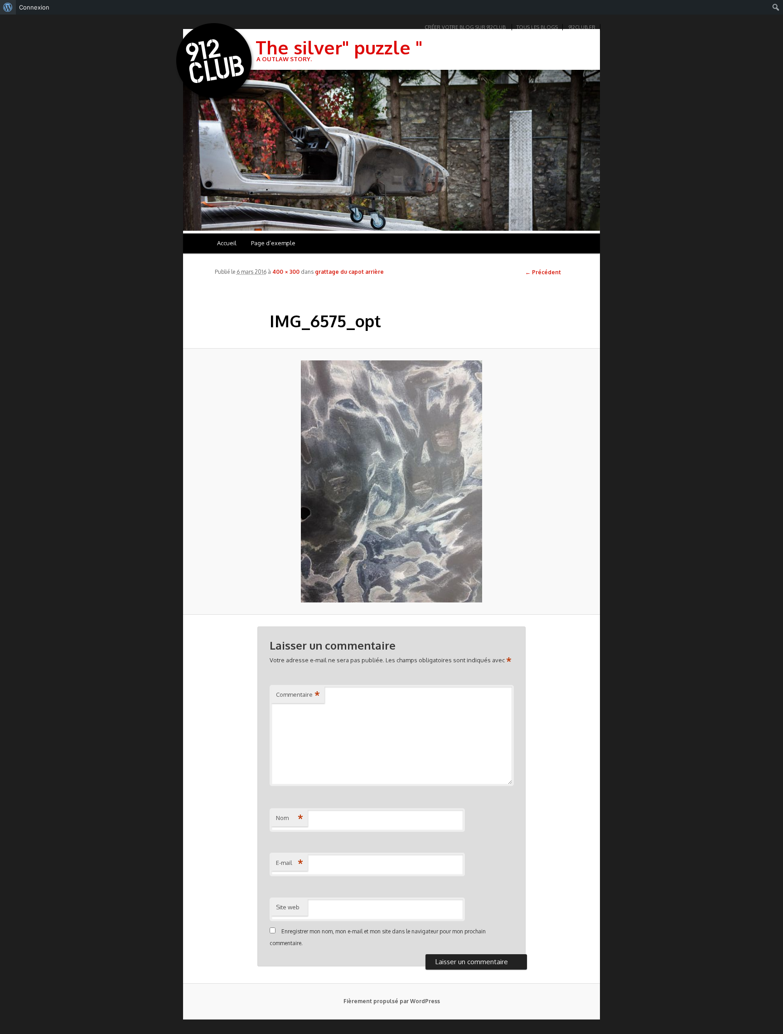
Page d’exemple (273, 243)
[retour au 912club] (214, 62)
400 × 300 (286, 271)
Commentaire (298, 694)
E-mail (289, 862)
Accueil (227, 243)
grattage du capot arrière (349, 271)
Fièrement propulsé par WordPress (391, 1001)
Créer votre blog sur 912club (465, 27)
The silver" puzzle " (339, 47)
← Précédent (543, 272)
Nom (289, 817)
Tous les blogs (537, 27)
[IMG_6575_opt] (391, 481)
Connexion (34, 7)
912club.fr (582, 27)
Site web (288, 907)
